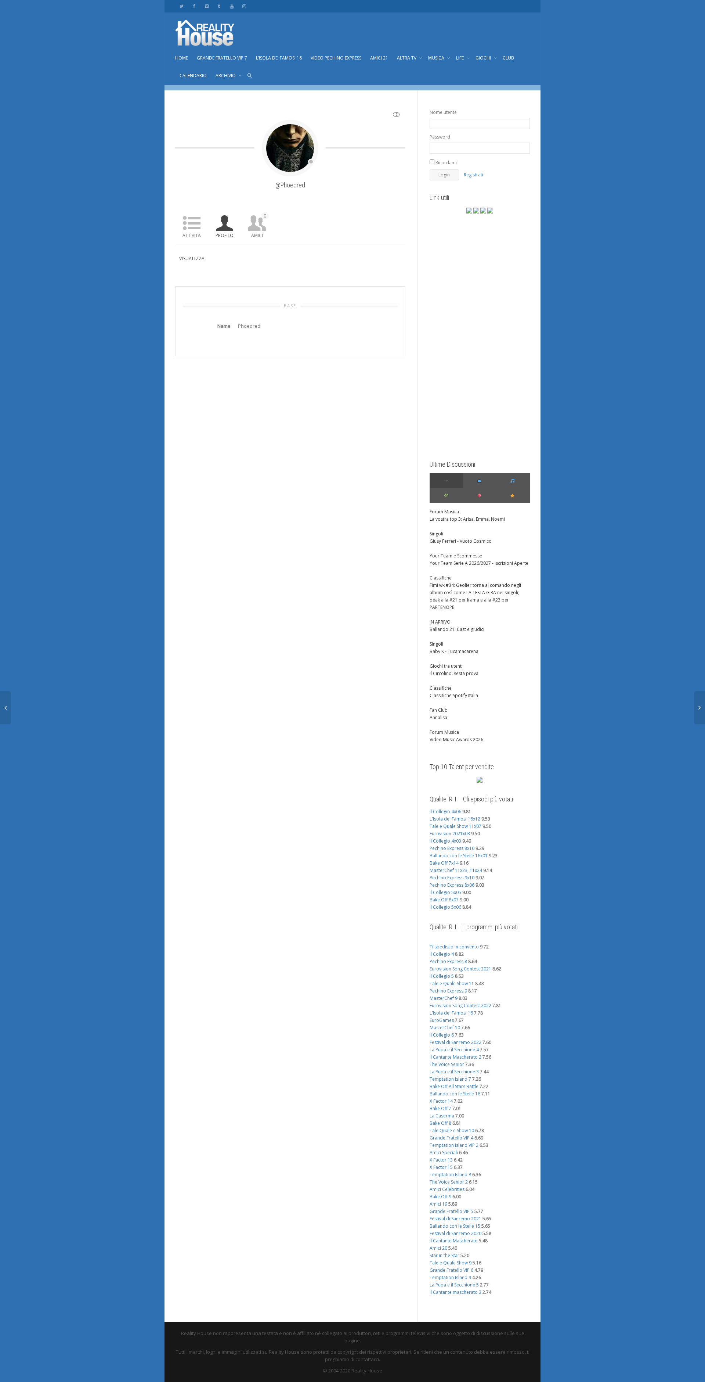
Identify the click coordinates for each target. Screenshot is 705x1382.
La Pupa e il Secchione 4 (454, 1050)
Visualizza (192, 258)
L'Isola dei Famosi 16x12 (455, 819)
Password (440, 137)
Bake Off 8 (440, 1123)
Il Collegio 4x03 (445, 841)
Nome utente (443, 112)
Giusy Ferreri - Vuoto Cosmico (461, 541)
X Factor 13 (441, 1160)
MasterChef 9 (444, 998)
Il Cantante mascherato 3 (455, 1292)
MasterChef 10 (445, 1027)
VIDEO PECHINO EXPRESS (336, 58)
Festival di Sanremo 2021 (455, 1219)
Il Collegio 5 (442, 976)
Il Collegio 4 (442, 954)
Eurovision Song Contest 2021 (460, 969)
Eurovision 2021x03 (450, 833)
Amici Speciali (444, 1152)
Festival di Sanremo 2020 (455, 1233)
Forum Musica (444, 512)
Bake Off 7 (440, 1108)
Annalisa (438, 717)
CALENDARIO (193, 75)
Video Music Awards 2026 (456, 739)
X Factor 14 (441, 1101)
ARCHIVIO (226, 75)
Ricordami (445, 162)
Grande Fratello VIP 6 (451, 1270)
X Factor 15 (441, 1167)
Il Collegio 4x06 (445, 811)
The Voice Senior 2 (449, 1182)
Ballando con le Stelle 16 (455, 1094)
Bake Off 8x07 (444, 900)
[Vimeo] (206, 6)
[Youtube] (231, 6)
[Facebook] (194, 6)
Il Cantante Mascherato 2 (455, 1057)
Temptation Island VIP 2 (454, 1145)
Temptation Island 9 (450, 1277)
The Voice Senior (447, 1064)
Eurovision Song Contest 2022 (460, 1005)
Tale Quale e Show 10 (452, 1130)
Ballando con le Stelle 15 (455, 1226)
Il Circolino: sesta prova (454, 673)
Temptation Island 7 (450, 1079)
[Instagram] (244, 6)
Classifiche (441, 578)
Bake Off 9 (440, 1196)
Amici (258, 225)
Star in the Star (444, 1255)
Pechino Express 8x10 (452, 848)
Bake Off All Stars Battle (454, 1086)
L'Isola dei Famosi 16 (451, 1013)
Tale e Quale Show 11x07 (455, 826)
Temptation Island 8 (450, 1174)
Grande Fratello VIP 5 (451, 1211)
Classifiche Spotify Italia (454, 695)
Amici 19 (438, 1204)
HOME (181, 58)
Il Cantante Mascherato (454, 1241)
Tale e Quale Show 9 (450, 1263)
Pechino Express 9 (448, 991)
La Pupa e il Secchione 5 (454, 1285)
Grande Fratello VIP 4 (451, 1138)
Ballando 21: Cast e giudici (457, 629)
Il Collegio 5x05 (445, 892)
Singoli (436, 534)
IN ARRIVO (440, 622)
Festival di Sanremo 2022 (455, 1042)
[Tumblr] (219, 6)
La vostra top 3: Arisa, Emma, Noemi (467, 519)
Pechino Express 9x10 (452, 878)
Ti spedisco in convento (454, 947)
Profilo (225, 235)
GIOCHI (484, 58)
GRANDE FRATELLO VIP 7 (222, 58)
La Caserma (442, 1116)
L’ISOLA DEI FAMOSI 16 (279, 58)
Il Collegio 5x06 (445, 907)
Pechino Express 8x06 (452, 885)
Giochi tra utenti (446, 666)
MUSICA (436, 58)
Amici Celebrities (447, 1189)
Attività (191, 235)
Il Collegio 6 (442, 1035)
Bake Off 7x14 (444, 863)
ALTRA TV (407, 58)
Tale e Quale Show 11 (452, 983)
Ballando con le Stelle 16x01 (459, 855)
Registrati (473, 175)
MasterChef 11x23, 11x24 (456, 870)
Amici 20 (438, 1248)
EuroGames (442, 1020)
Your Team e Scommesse (456, 556)
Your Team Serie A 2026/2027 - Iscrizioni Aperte (479, 563)
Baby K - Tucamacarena (454, 651)
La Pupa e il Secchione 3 (454, 1072)
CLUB (508, 58)
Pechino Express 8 (448, 961)
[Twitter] (182, 6)
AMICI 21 (379, 58)
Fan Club (439, 710)
